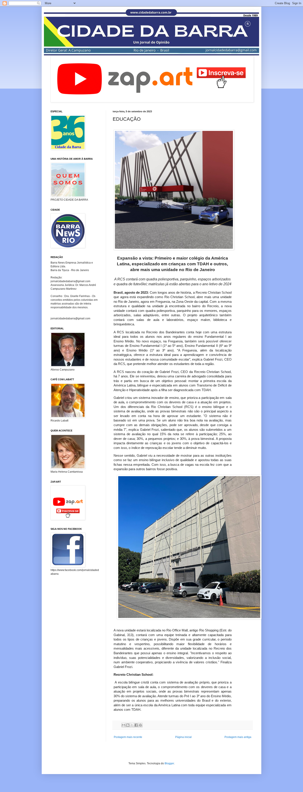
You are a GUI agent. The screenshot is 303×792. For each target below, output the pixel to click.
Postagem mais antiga (237, 737)
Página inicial (183, 737)
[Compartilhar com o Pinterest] (140, 725)
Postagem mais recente (128, 737)
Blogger (169, 763)
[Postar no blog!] (128, 725)
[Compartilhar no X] (132, 725)
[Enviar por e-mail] (123, 725)
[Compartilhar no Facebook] (136, 725)
